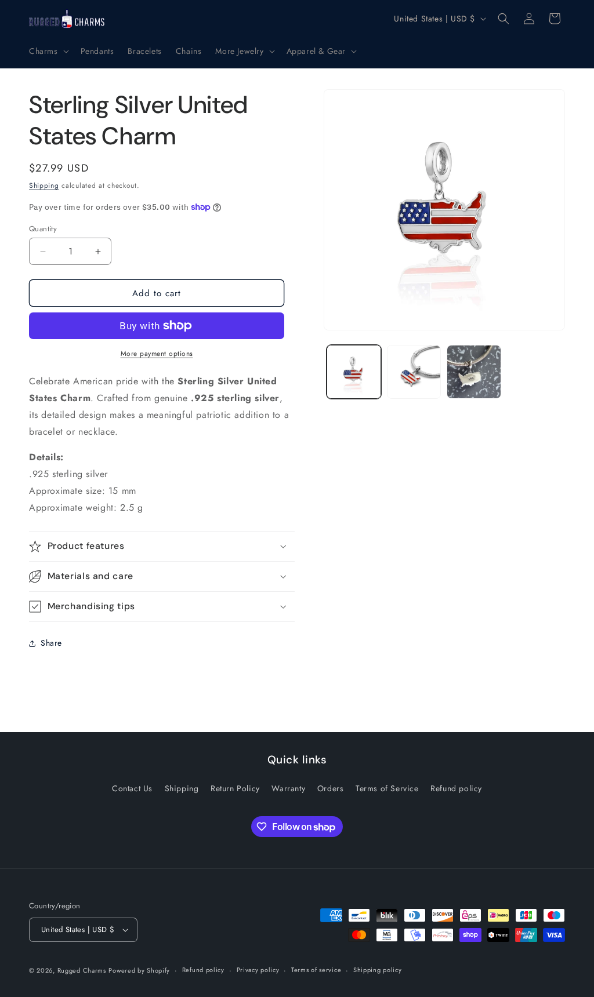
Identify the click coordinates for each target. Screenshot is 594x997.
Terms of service (316, 969)
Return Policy (235, 788)
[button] (48, 51)
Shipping (44, 185)
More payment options (157, 353)
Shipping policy (377, 969)
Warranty (288, 788)
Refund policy (456, 788)
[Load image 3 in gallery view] (474, 372)
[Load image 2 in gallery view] (414, 372)
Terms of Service (387, 788)
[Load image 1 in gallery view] (354, 372)
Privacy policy (258, 969)
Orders (330, 788)
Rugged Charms (81, 970)
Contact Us (132, 788)
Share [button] (51, 643)
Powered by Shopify (139, 970)
